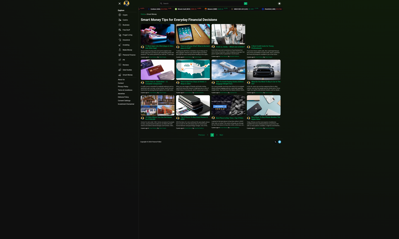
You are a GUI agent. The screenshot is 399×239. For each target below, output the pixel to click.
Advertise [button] (121, 94)
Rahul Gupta (162, 57)
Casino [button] (125, 20)
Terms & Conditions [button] (125, 90)
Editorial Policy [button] (123, 97)
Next (221, 135)
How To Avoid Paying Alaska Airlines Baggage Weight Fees (230, 83)
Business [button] (126, 25)
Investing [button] (126, 45)
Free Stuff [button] (126, 30)
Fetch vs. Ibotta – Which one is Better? (230, 47)
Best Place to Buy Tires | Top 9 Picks (229, 118)
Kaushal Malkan (199, 128)
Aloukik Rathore (234, 56)
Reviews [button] (126, 65)
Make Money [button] (127, 50)
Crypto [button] (125, 15)
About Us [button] (121, 80)
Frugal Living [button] (127, 35)
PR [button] (124, 60)
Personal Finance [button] (129, 55)
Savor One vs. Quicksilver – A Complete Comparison (156, 83)
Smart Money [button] (128, 75)
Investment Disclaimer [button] (126, 104)
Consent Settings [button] (124, 101)
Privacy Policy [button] (123, 87)
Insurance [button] (126, 40)
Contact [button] (121, 83)
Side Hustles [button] (127, 70)
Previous (201, 135)
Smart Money (153, 57)
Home (143, 14)
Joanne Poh (233, 92)
